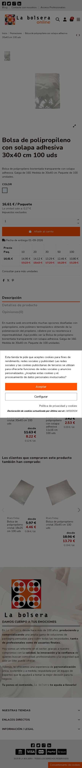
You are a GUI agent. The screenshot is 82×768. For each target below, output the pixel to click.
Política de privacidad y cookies (58, 406)
